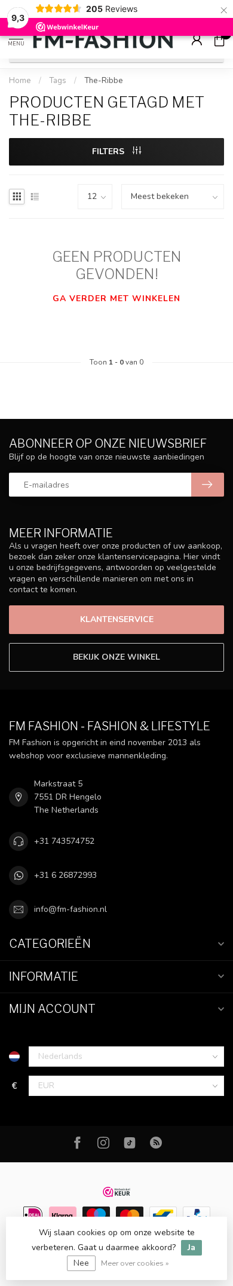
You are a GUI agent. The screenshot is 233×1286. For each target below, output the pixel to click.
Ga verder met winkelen (116, 298)
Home (20, 80)
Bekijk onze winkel (116, 657)
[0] (219, 39)
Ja (191, 1247)
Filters (109, 151)
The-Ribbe (103, 80)
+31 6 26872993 (65, 875)
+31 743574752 (64, 841)
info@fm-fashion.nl (70, 909)
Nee (81, 1263)
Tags (57, 80)
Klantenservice (117, 619)
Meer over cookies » (135, 1263)
